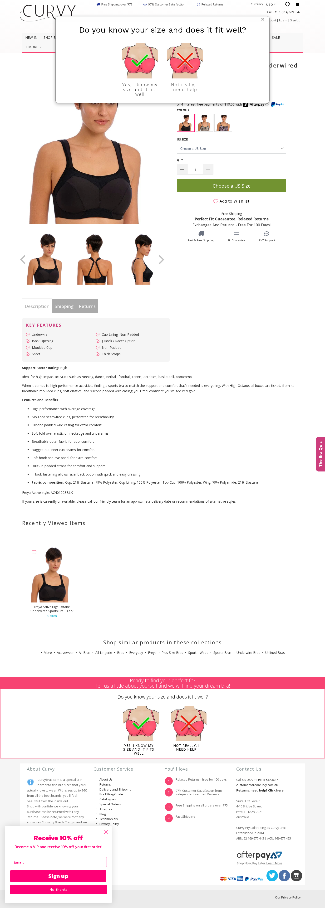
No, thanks (58, 889)
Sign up (58, 876)
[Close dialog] (106, 832)
